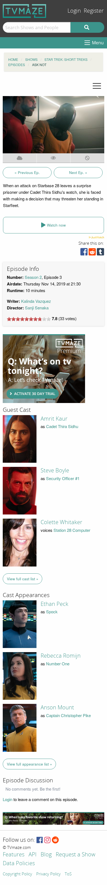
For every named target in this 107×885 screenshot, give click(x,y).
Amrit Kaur (54, 418)
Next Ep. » (78, 172)
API (32, 855)
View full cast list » (22, 578)
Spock (52, 611)
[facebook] (84, 253)
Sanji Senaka (37, 308)
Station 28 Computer (72, 530)
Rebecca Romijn (61, 655)
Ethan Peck (54, 604)
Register (94, 11)
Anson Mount (57, 707)
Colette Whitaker (61, 522)
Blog (46, 855)
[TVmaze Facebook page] (39, 840)
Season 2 (33, 277)
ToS (68, 874)
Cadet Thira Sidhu (62, 426)
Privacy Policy (48, 874)
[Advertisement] (44, 368)
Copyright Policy (17, 874)
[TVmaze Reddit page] (55, 840)
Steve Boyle (55, 470)
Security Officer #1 (63, 478)
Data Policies (19, 864)
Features (13, 855)
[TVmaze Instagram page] (47, 840)
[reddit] (92, 253)
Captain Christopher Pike (68, 715)
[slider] (29, 319)
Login (74, 11)
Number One (57, 663)
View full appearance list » (29, 764)
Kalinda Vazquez (36, 301)
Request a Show (75, 855)
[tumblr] (100, 253)
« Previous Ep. (27, 172)
